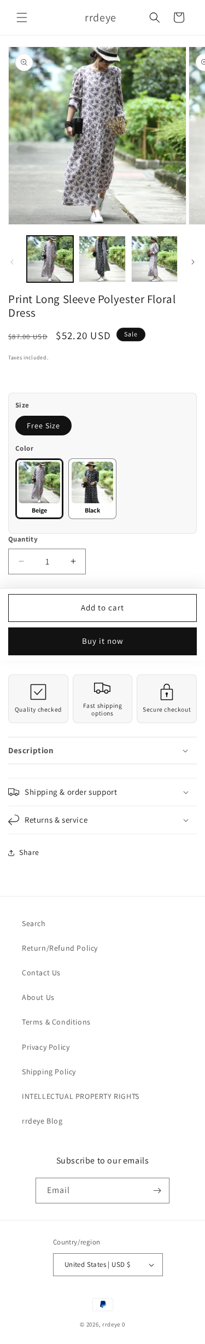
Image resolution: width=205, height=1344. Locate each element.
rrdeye (111, 1324)
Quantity (23, 539)
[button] (22, 17)
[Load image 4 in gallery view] (154, 259)
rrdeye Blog (42, 1121)
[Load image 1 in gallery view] (50, 259)
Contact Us (41, 973)
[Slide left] (12, 262)
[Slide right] (193, 262)
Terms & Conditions (56, 1022)
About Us (38, 997)
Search (34, 923)
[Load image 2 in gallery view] (102, 259)
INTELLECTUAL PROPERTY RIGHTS (80, 1096)
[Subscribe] (157, 1190)
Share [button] (29, 852)
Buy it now (103, 641)
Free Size (43, 425)
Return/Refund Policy (60, 948)
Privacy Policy (45, 1047)
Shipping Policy (49, 1072)
